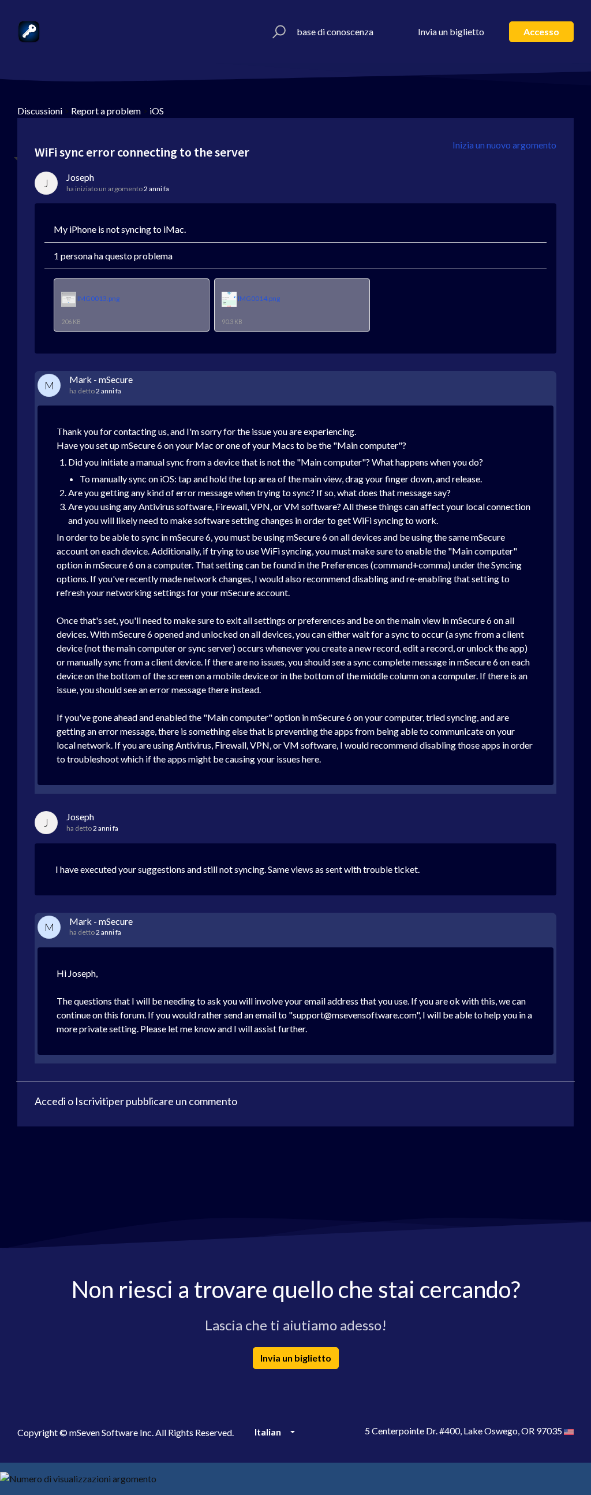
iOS (156, 110)
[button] (277, 31)
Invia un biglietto (451, 31)
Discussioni (39, 110)
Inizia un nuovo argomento (504, 144)
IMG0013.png (98, 299)
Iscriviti (92, 1101)
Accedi (50, 1101)
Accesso (541, 31)
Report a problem (106, 110)
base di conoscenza (335, 31)
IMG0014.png (259, 299)
